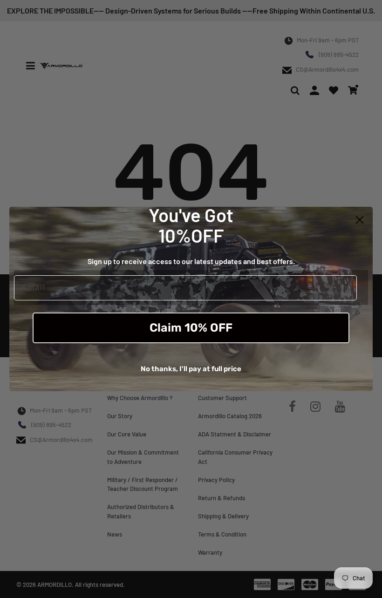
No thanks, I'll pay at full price (191, 369)
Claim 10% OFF (191, 327)
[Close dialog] (359, 219)
